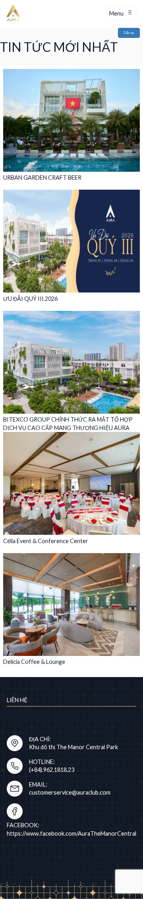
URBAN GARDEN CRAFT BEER (42, 177)
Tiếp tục (129, 33)
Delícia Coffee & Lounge (34, 661)
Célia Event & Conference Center (45, 541)
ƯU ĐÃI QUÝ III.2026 (30, 298)
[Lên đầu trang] (120, 851)
